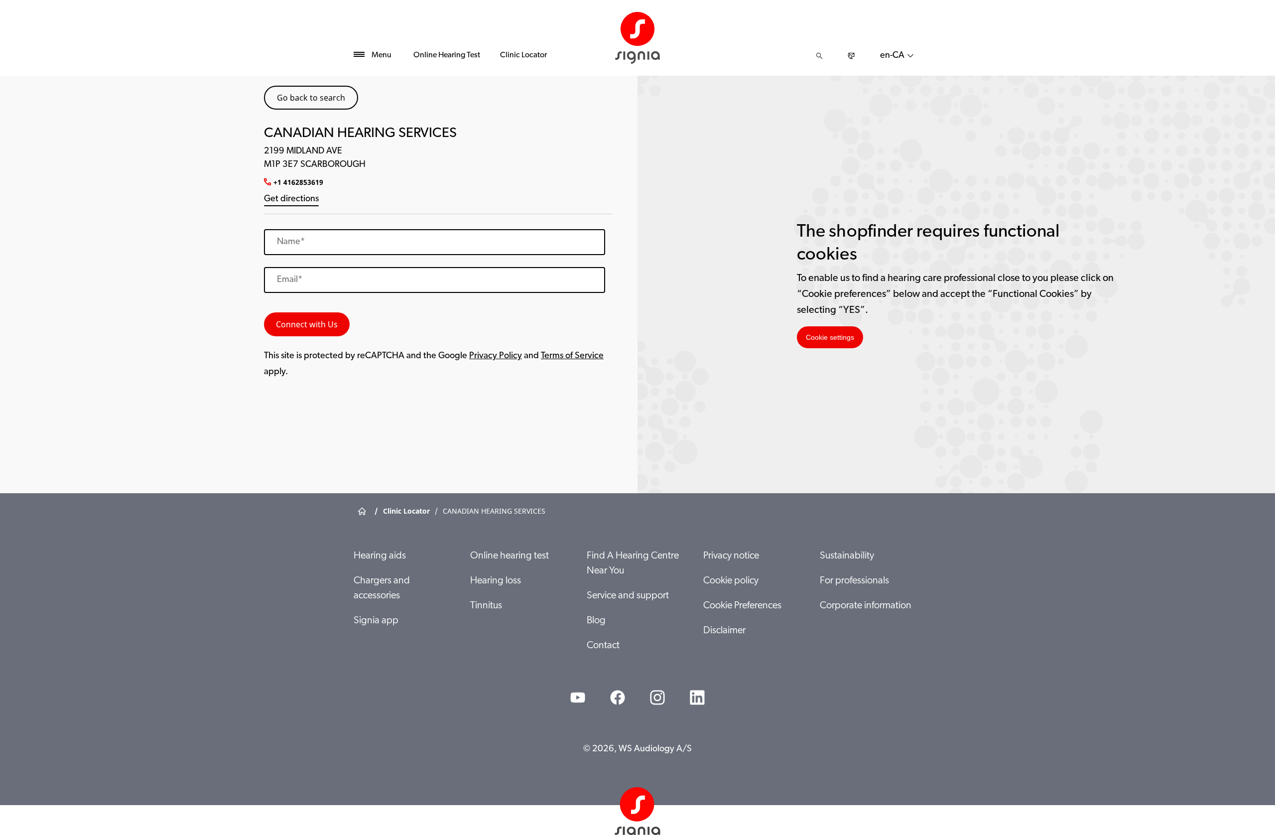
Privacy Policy (495, 356)
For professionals (854, 581)
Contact (603, 646)
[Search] (819, 56)
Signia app (376, 621)
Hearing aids (380, 556)
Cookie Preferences (742, 606)
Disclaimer (724, 631)
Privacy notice (731, 556)
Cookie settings (830, 337)
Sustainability (847, 556)
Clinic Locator (523, 55)
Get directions (291, 199)
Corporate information (865, 606)
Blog (596, 621)
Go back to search (311, 97)
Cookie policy (731, 581)
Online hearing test (509, 556)
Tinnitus (486, 606)
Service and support (628, 596)
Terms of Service (572, 356)
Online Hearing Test (446, 55)
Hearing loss (495, 581)
